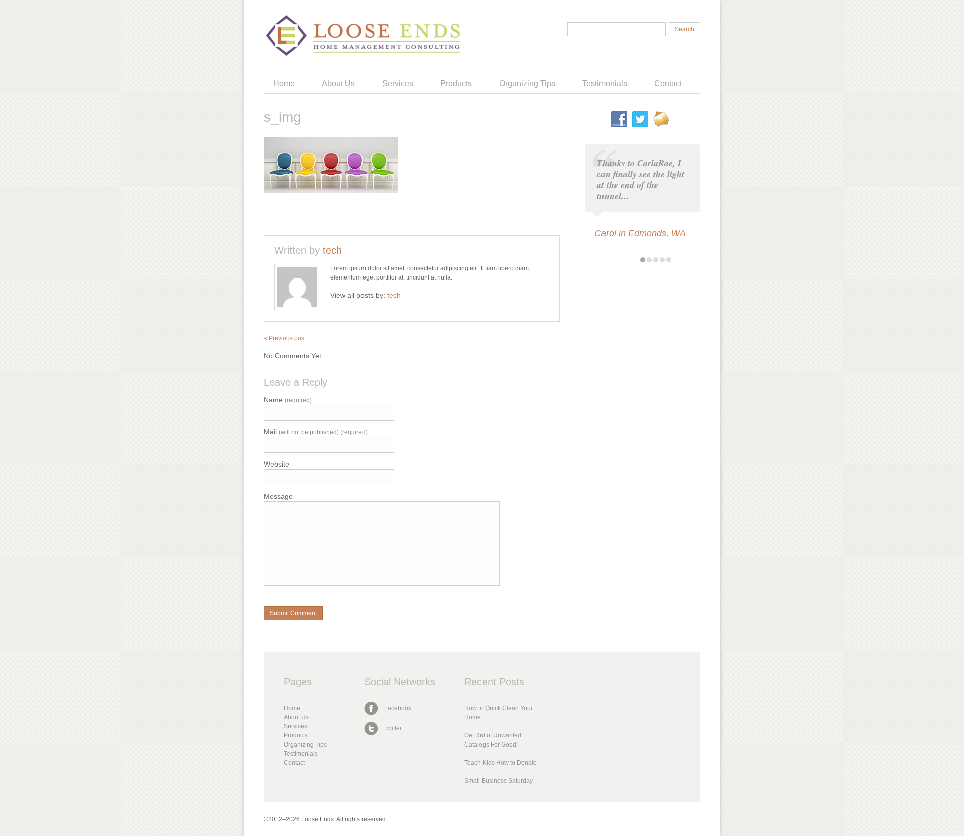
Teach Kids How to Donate (500, 762)
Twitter (393, 728)
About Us (338, 83)
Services (397, 83)
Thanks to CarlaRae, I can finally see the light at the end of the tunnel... (640, 179)
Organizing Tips (527, 83)
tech (332, 250)
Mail (316, 432)
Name (288, 400)
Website (276, 464)
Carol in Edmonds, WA (640, 233)
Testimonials (604, 83)
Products (456, 83)
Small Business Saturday (498, 780)
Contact (668, 83)
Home (284, 83)
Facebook (397, 708)
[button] (642, 259)
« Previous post (285, 338)
